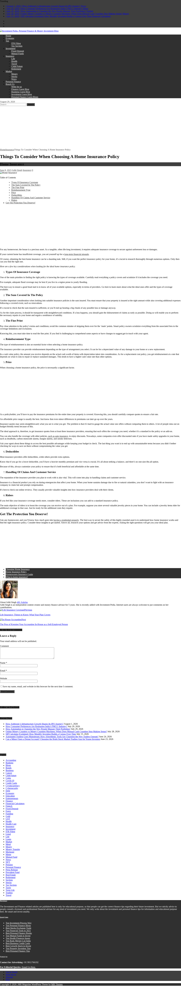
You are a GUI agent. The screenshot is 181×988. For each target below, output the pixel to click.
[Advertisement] (90, 127)
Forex (8, 811)
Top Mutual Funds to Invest (18, 936)
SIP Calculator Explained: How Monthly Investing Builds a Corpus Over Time (41, 734)
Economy (10, 38)
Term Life (10, 890)
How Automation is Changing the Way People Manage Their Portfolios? (38, 729)
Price (13, 192)
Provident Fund (13, 872)
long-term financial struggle (76, 254)
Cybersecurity (12, 788)
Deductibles (16, 195)
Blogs (8, 765)
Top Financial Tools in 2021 (18, 930)
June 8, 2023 (5, 170)
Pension (9, 864)
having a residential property (66, 520)
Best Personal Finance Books (19, 933)
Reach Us (10, 84)
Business (10, 770)
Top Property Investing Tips (18, 948)
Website (3, 678)
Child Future (17, 66)
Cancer (9, 773)
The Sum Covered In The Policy (25, 185)
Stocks (14, 76)
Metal (8, 844)
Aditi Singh (17, 170)
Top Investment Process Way (19, 923)
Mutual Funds (17, 53)
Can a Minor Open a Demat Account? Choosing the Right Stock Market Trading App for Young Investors (53, 739)
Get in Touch (11, 972)
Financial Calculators (15, 803)
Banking (9, 763)
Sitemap (9, 977)
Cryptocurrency (13, 785)
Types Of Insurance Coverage (24, 182)
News (14, 79)
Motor (8, 854)
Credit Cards (11, 783)
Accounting (11, 760)
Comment (4, 646)
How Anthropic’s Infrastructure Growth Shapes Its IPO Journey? (34, 724)
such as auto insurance (58, 436)
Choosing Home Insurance (18, 569)
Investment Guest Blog (21, 94)
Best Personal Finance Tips (18, 951)
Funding (9, 814)
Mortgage (10, 852)
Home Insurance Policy (16, 572)
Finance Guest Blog (20, 89)
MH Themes (57, 984)
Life (13, 58)
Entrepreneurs (12, 798)
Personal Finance (13, 81)
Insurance (10, 56)
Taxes (8, 887)
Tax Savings (16, 46)
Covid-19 (10, 780)
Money (14, 74)
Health (14, 61)
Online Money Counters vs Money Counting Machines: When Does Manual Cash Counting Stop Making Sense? (56, 731)
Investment (10, 48)
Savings (9, 880)
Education (10, 796)
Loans (8, 839)
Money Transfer (13, 849)
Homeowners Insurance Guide (19, 574)
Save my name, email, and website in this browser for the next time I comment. (38, 686)
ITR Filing (16, 43)
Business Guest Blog (20, 92)
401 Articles (22, 602)
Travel (14, 64)
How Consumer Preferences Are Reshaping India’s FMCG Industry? (36, 726)
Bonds (8, 768)
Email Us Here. (29, 967)
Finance (9, 801)
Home (8, 36)
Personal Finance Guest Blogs (24, 97)
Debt (8, 791)
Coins (8, 778)
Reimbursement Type (20, 190)
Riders (14, 200)
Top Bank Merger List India (18, 941)
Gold (8, 816)
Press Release (12, 870)
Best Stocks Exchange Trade (18, 928)
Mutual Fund (11, 857)
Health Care (11, 824)
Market (9, 71)
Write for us (16, 86)
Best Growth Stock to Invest (18, 946)
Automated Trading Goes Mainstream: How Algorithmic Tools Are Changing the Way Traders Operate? (52, 736)
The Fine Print (17, 187)
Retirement (16, 69)
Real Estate (11, 875)
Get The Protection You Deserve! (20, 203)
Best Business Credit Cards (18, 943)
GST (8, 819)
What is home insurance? (17, 577)
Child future (11, 775)
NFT (8, 862)
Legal (8, 834)
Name (3, 663)
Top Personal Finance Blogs (18, 925)
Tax (7, 41)
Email (3, 670)
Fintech (9, 806)
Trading (9, 892)
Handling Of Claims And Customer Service (30, 197)
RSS (8, 979)
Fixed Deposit (17, 51)
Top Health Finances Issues (18, 938)
